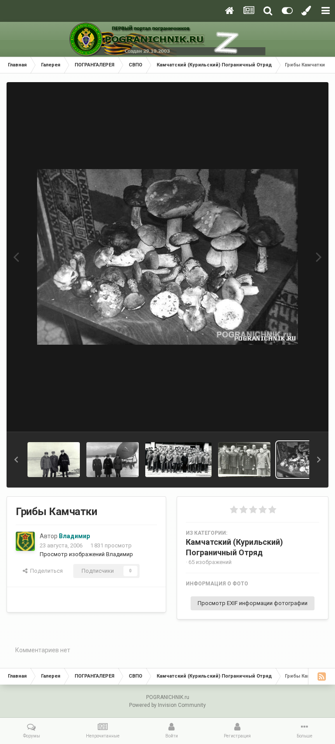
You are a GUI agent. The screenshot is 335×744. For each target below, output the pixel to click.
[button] (16, 459)
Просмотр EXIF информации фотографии (253, 603)
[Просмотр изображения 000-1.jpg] (112, 459)
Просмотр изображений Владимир (86, 554)
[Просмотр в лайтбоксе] (167, 257)
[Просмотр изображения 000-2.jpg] (53, 459)
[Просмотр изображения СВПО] (178, 459)
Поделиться (45, 571)
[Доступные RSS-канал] (321, 676)
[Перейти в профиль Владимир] (25, 541)
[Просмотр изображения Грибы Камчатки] (303, 459)
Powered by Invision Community (167, 705)
